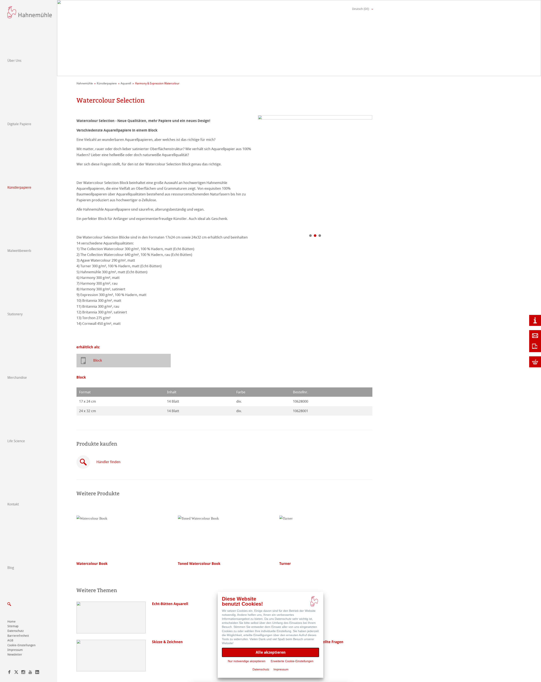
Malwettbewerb (19, 251)
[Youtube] (30, 673)
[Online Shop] (535, 361)
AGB (10, 640)
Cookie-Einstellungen (21, 645)
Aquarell (126, 83)
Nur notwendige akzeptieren (246, 661)
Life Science (16, 441)
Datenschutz (15, 631)
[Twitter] (16, 673)
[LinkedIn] (37, 673)
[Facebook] (9, 673)
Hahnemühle (85, 83)
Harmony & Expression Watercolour (157, 83)
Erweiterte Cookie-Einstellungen (292, 661)
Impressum (15, 650)
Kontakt (13, 504)
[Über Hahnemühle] (535, 320)
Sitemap (12, 626)
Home (11, 621)
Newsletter (14, 654)
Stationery (15, 314)
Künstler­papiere (19, 187)
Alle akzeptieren (271, 652)
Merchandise (17, 378)
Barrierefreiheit (18, 636)
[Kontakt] (535, 335)
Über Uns (14, 61)
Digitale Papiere (19, 124)
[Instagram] (23, 673)
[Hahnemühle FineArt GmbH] (29, 12)
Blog (10, 568)
